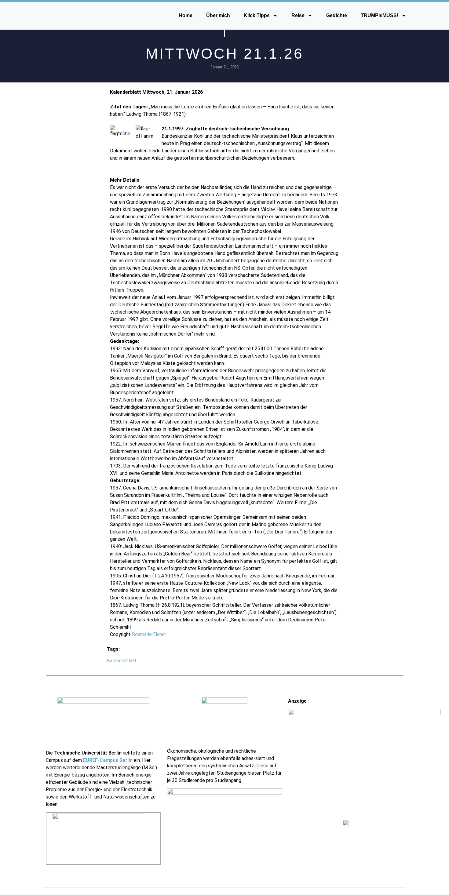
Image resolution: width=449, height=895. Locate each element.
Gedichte (336, 15)
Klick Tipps (257, 15)
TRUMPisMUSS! (379, 15)
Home (185, 15)
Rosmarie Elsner (149, 634)
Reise (298, 15)
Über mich (218, 15)
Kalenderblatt (122, 661)
